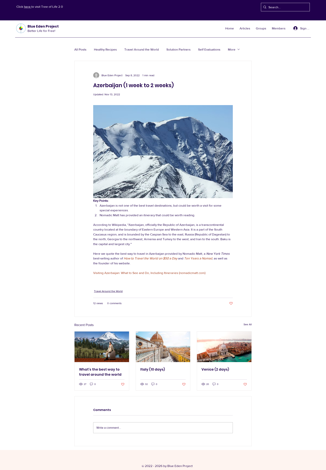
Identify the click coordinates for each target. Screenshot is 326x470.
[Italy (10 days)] (163, 347)
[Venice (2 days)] (224, 347)
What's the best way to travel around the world (100, 372)
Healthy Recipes (105, 49)
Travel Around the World (141, 49)
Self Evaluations (209, 49)
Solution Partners (178, 49)
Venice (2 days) (215, 369)
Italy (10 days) (152, 369)
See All (248, 324)
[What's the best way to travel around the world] (102, 347)
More (231, 49)
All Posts (80, 49)
